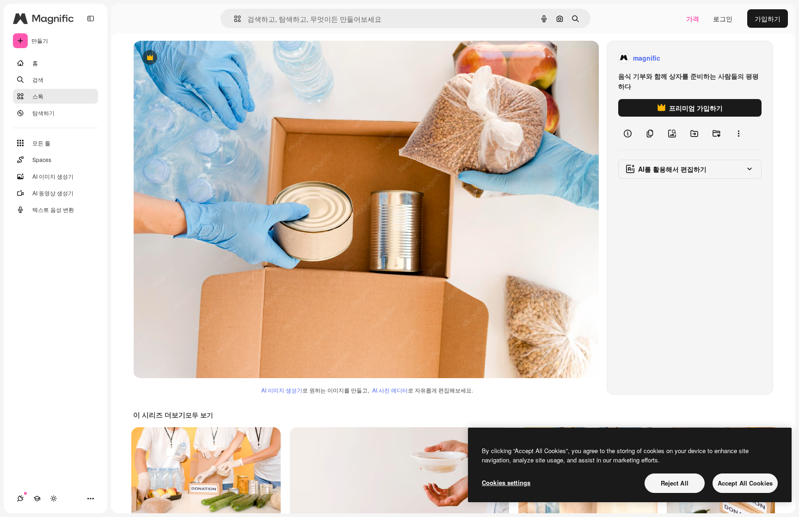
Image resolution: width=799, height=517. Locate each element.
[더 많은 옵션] (738, 133)
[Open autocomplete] (233, 18)
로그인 (722, 18)
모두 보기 (199, 414)
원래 (186, 58)
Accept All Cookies (745, 483)
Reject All (674, 483)
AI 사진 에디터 (390, 390)
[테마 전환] (53, 498)
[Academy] (37, 498)
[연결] (20, 498)
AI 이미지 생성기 (281, 390)
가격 (692, 18)
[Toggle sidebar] (90, 18)
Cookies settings (506, 482)
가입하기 (768, 18)
